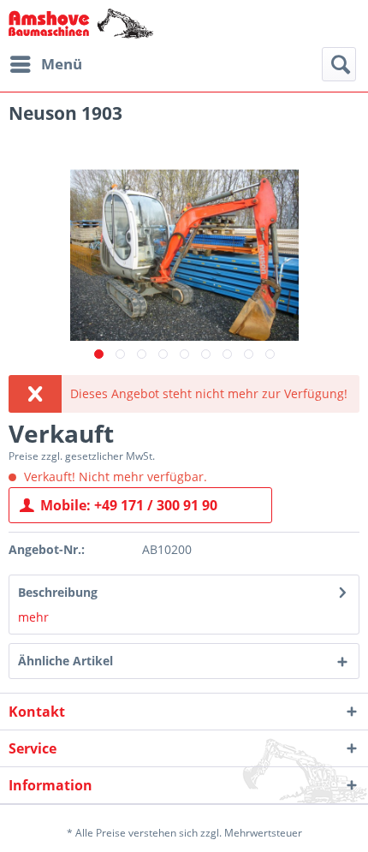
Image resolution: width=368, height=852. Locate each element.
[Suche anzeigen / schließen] (339, 64)
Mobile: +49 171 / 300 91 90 (128, 505)
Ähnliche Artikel (65, 660)
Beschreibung (58, 592)
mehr (33, 617)
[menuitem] (45, 64)
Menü (61, 64)
